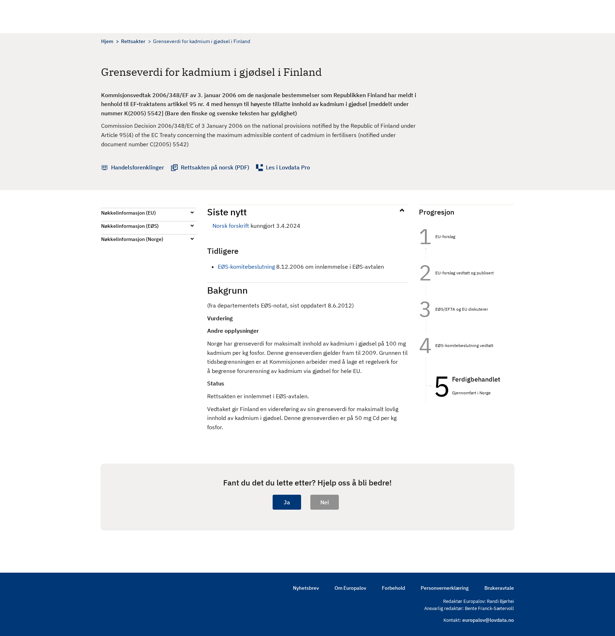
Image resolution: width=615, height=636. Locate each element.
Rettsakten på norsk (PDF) (215, 167)
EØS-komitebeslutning (246, 266)
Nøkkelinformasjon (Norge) (132, 239)
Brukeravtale (499, 588)
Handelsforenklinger (137, 167)
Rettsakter (133, 41)
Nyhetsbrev (306, 588)
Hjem (107, 41)
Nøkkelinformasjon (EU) (128, 213)
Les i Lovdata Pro (288, 167)
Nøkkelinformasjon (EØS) (130, 226)
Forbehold (393, 588)
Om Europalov (350, 588)
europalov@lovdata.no (488, 620)
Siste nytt (227, 212)
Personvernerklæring (445, 588)
